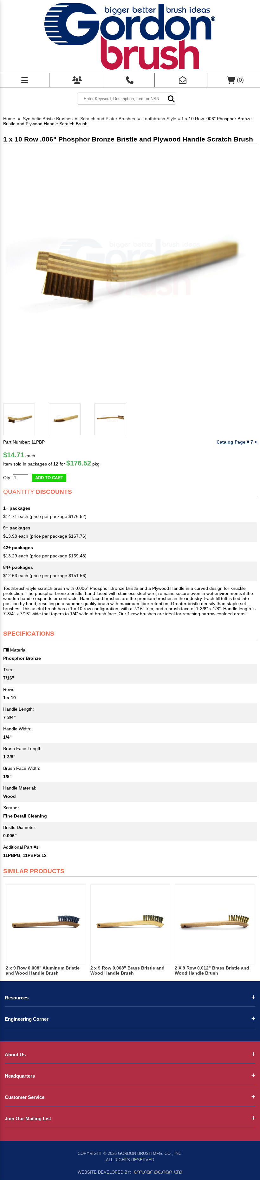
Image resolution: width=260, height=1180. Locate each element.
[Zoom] (130, 274)
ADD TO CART (49, 477)
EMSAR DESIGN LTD (158, 1172)
